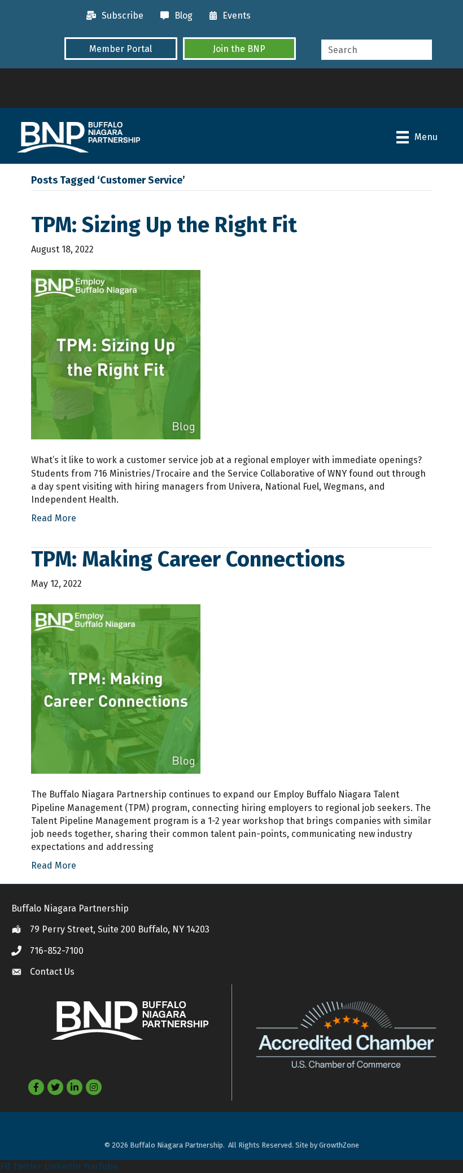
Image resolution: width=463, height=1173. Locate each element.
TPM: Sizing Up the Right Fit (164, 225)
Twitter (27, 1166)
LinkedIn (62, 1166)
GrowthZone (339, 1145)
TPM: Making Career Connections (188, 559)
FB (5, 1166)
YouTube (100, 1166)
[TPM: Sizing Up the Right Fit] (115, 354)
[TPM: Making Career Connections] (115, 688)
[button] (120, 48)
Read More (53, 518)
